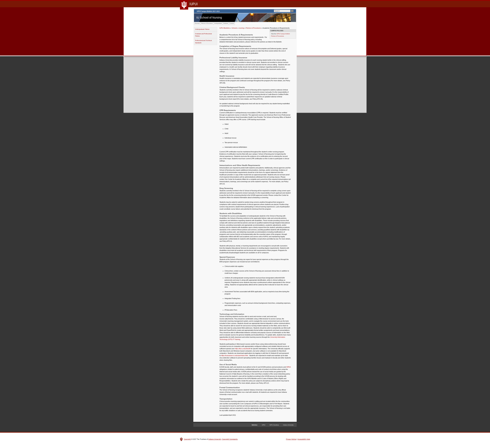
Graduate (225, 23)
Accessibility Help (304, 439)
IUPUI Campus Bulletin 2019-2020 (245, 11)
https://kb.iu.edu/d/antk (242, 349)
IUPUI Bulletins (224, 28)
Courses (232, 23)
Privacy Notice (291, 439)
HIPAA (288, 367)
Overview (197, 23)
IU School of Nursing (209, 17)
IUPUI (263, 425)
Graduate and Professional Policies (203, 35)
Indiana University (288, 425)
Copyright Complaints (230, 439)
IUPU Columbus (274, 425)
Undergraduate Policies (202, 29)
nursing (241, 28)
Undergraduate (218, 23)
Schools (234, 28)
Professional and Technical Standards (203, 42)
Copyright (187, 439)
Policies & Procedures (207, 23)
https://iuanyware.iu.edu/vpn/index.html (234, 355)
